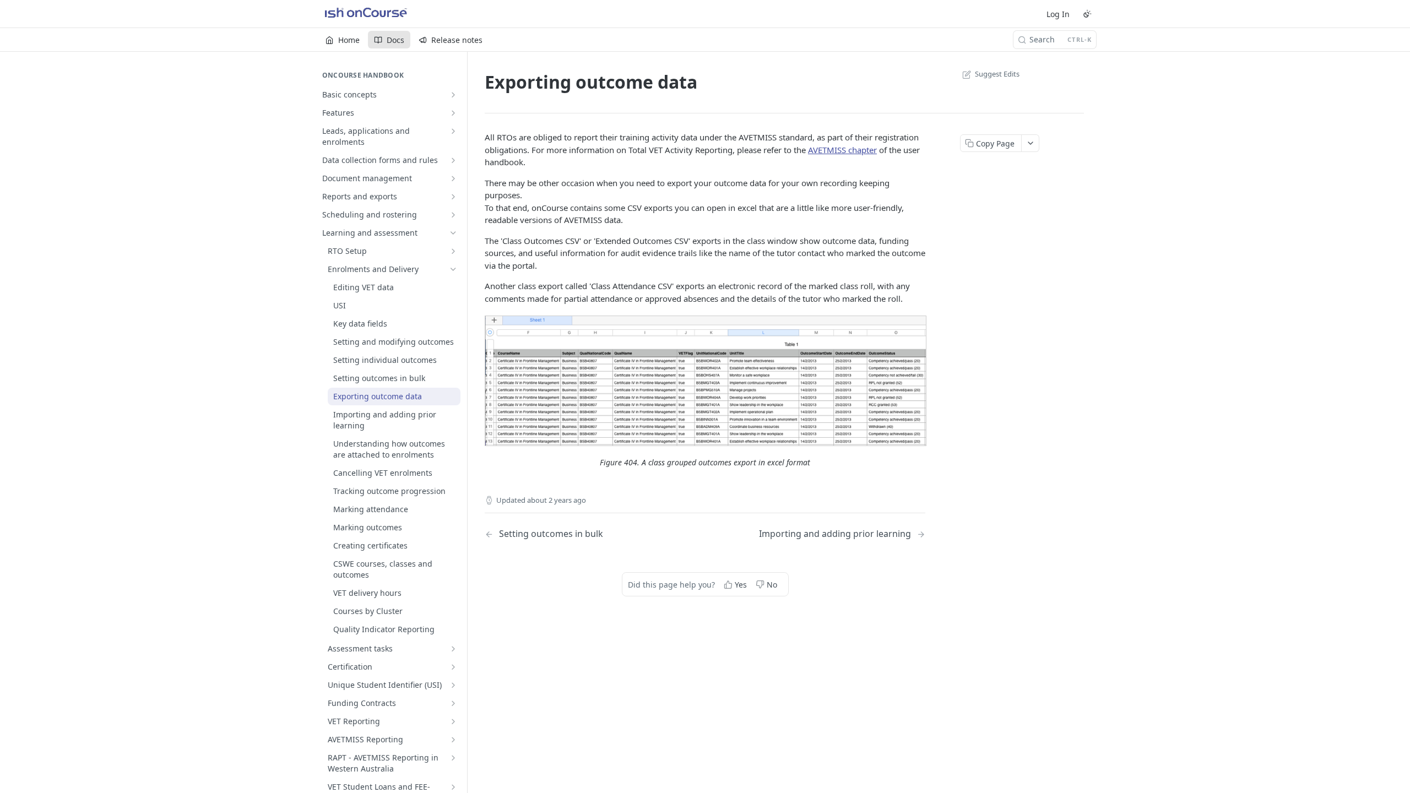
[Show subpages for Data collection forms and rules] (453, 160)
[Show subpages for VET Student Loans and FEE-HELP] (453, 787)
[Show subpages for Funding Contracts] (453, 703)
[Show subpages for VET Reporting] (453, 721)
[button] (705, 381)
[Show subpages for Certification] (453, 666)
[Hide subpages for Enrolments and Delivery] (453, 269)
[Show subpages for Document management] (453, 178)
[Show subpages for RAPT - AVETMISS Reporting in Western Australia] (453, 757)
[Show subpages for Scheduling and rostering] (453, 214)
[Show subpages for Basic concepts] (453, 94)
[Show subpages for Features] (453, 112)
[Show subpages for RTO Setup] (453, 251)
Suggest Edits (997, 74)
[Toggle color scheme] (1087, 14)
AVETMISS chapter (842, 149)
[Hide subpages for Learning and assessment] (453, 233)
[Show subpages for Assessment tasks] (453, 648)
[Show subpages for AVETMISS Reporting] (453, 739)
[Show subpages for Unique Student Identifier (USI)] (453, 685)
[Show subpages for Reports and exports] (453, 196)
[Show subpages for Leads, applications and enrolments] (453, 131)
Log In (1058, 14)
